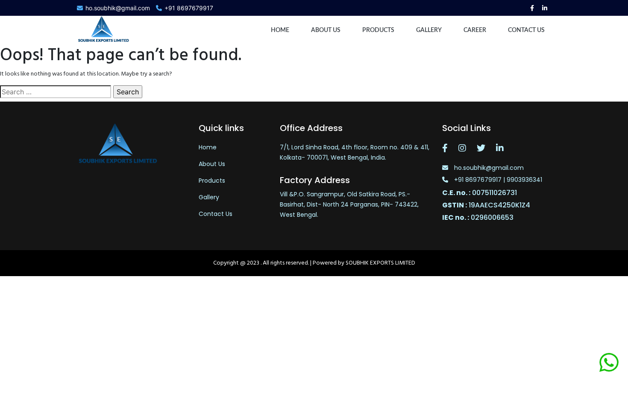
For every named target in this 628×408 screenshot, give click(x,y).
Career (475, 30)
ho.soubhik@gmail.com (117, 8)
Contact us (526, 30)
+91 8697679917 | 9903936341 (497, 179)
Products (378, 30)
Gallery (429, 30)
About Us (325, 30)
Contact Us (215, 214)
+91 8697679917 (188, 8)
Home (280, 30)
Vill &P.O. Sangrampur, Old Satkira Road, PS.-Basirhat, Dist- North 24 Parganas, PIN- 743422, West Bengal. (349, 204)
